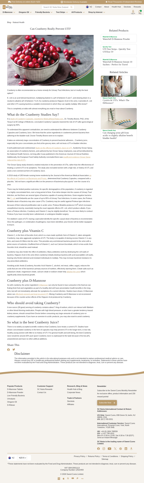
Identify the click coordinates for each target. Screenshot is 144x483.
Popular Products (14, 386)
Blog (9, 22)
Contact (98, 7)
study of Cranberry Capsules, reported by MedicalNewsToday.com (37, 119)
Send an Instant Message (107, 437)
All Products (76, 12)
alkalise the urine (73, 272)
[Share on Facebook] (8, 350)
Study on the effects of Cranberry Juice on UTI (53, 148)
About (106, 7)
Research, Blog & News (77, 386)
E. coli (12, 198)
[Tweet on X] (13, 350)
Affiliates (70, 404)
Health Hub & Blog (74, 389)
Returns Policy (94, 456)
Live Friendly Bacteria (16, 396)
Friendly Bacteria (42, 12)
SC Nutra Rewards (44, 389)
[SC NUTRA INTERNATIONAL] (7, 7)
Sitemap (105, 459)
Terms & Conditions (110, 456)
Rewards (137, 7)
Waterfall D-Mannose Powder (116, 39)
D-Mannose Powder (15, 392)
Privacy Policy (79, 456)
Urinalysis (11, 399)
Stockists (127, 7)
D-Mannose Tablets (15, 389)
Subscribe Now (105, 403)
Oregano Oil (24, 12)
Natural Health (18, 22)
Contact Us (41, 392)
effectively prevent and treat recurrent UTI (32, 294)
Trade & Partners (74, 398)
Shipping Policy (127, 456)
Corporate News (73, 392)
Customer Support (45, 386)
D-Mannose (7, 12)
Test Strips (60, 12)
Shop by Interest (95, 12)
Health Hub (116, 7)
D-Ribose (11, 405)
